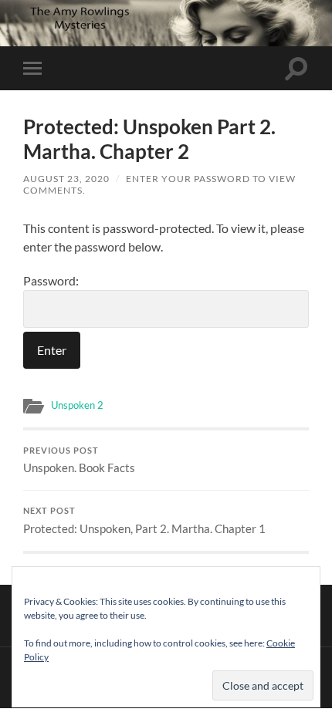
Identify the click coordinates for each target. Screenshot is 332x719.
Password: (51, 280)
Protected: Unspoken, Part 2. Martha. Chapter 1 (144, 520)
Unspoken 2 (77, 405)
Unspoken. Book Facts (79, 460)
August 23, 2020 (66, 178)
